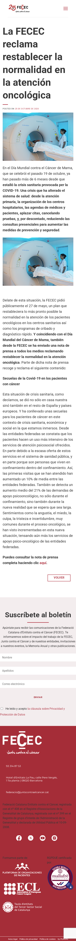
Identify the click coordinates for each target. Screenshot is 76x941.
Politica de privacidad (28, 939)
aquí (43, 563)
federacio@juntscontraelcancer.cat (27, 792)
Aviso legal (12, 939)
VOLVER (59, 577)
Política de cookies (48, 939)
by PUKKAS (63, 939)
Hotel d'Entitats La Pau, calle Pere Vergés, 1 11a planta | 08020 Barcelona (31, 779)
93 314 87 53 (13, 766)
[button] (65, 8)
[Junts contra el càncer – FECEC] (19, 8)
